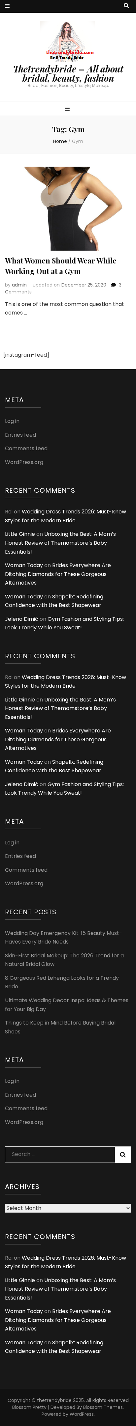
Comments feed (26, 448)
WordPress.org (24, 462)
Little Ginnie (20, 534)
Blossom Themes (103, 1407)
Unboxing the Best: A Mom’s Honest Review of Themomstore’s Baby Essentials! (60, 542)
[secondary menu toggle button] (7, 6)
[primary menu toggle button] (68, 109)
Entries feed (20, 435)
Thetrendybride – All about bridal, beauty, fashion (68, 73)
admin (19, 285)
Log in (12, 421)
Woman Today (24, 565)
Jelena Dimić (21, 619)
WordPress (82, 1414)
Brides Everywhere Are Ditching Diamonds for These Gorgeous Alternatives (58, 574)
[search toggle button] (126, 6)
